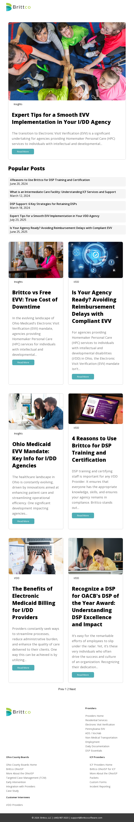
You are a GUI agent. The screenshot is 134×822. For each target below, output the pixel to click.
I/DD (76, 281)
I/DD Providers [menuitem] (14, 805)
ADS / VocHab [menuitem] (93, 733)
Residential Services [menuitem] (96, 720)
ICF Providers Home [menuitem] (101, 764)
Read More (23, 151)
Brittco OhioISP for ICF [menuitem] (103, 769)
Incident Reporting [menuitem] (100, 786)
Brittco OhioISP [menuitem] (15, 769)
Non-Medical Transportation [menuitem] (101, 737)
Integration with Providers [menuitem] (20, 786)
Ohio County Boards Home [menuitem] (21, 764)
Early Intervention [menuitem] (16, 782)
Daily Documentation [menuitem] (97, 746)
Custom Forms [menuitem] (98, 782)
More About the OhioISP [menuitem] (20, 773)
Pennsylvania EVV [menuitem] (95, 728)
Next (72, 689)
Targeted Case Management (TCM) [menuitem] (26, 777)
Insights (18, 104)
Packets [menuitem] (94, 777)
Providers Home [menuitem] (94, 715)
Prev (61, 689)
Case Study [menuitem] (12, 790)
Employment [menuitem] (92, 742)
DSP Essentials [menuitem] (93, 750)
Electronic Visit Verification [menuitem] (100, 724)
